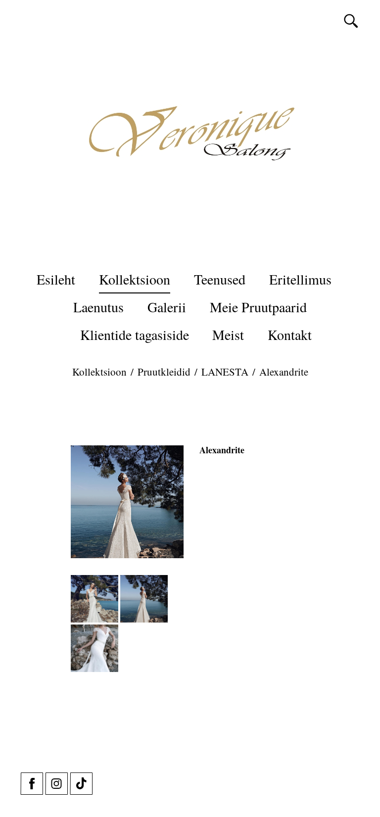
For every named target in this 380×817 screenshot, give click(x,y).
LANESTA (224, 372)
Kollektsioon (134, 279)
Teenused (219, 279)
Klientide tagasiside (134, 334)
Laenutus (98, 306)
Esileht (56, 279)
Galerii (166, 306)
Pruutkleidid (164, 372)
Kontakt (290, 334)
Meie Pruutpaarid (258, 306)
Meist (228, 334)
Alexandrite (283, 372)
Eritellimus (300, 279)
